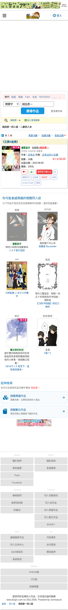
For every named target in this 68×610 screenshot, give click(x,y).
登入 (59, 15)
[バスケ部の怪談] (16, 226)
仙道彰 (36, 177)
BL (55, 172)
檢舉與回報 (17, 502)
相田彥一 (14, 120)
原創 (20, 97)
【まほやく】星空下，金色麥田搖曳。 (16, 368)
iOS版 (34, 579)
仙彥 (54, 177)
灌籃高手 (25, 147)
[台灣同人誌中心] (33, 15)
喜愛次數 (32, 135)
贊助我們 (51, 552)
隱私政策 (51, 460)
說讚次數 (46, 135)
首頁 (4, 604)
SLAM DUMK (27, 183)
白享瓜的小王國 (50, 154)
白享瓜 (31, 154)
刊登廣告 (51, 537)
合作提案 (51, 544)
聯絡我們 (17, 495)
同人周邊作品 (51, 510)
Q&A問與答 (17, 552)
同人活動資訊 (51, 495)
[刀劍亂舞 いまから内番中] (16, 275)
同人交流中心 (17, 544)
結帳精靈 (34, 586)
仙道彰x (40, 147)
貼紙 (13, 97)
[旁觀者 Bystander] (47, 226)
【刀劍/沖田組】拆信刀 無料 (47, 305)
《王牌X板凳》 (10, 141)
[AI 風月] (34, 424)
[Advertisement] (34, 55)
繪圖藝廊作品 (17, 537)
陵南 (38, 183)
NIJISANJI (44, 97)
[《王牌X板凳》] (11, 158)
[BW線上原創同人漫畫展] (34, 5)
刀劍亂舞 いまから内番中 (17, 294)
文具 (34, 97)
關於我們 (17, 460)
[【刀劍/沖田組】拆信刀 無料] (47, 276)
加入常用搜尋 (33, 120)
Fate (27, 97)
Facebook (17, 482)
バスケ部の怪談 (17, 250)
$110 (44, 172)
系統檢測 (17, 559)
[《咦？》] (47, 332)
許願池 (17, 510)
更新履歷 (17, 468)
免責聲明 (51, 468)
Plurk (17, 475)
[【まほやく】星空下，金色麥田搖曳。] (16, 332)
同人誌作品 (51, 502)
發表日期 (59, 135)
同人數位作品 (51, 517)
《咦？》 (47, 353)
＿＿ (54, 97)
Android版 (34, 572)
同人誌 (12, 604)
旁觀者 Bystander (47, 246)
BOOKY (51, 524)
